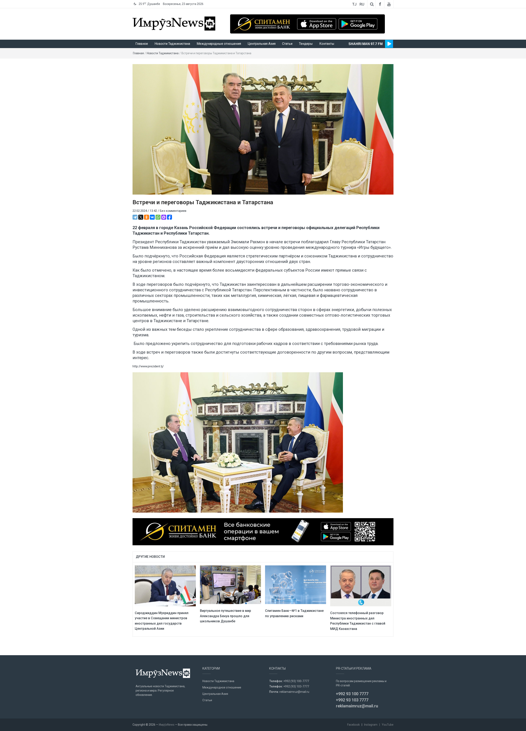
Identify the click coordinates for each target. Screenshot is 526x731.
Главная (138, 53)
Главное (141, 44)
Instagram (370, 724)
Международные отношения (219, 44)
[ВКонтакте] (152, 217)
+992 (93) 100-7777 (296, 681)
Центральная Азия (262, 44)
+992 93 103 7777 (352, 700)
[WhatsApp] (158, 217)
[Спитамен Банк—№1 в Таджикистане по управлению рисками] (295, 584)
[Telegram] (135, 217)
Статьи (287, 44)
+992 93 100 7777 (352, 693)
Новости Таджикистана (172, 44)
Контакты (326, 44)
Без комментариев (173, 211)
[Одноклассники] (146, 217)
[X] (140, 217)
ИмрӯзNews (166, 724)
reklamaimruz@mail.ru (294, 691)
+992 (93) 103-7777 (296, 686)
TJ (354, 4)
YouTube (387, 724)
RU (361, 4)
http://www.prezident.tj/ (148, 366)
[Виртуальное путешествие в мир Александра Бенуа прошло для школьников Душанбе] (230, 584)
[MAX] (163, 217)
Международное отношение (221, 687)
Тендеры (306, 44)
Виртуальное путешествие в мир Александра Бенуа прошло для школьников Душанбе (225, 616)
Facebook (353, 724)
